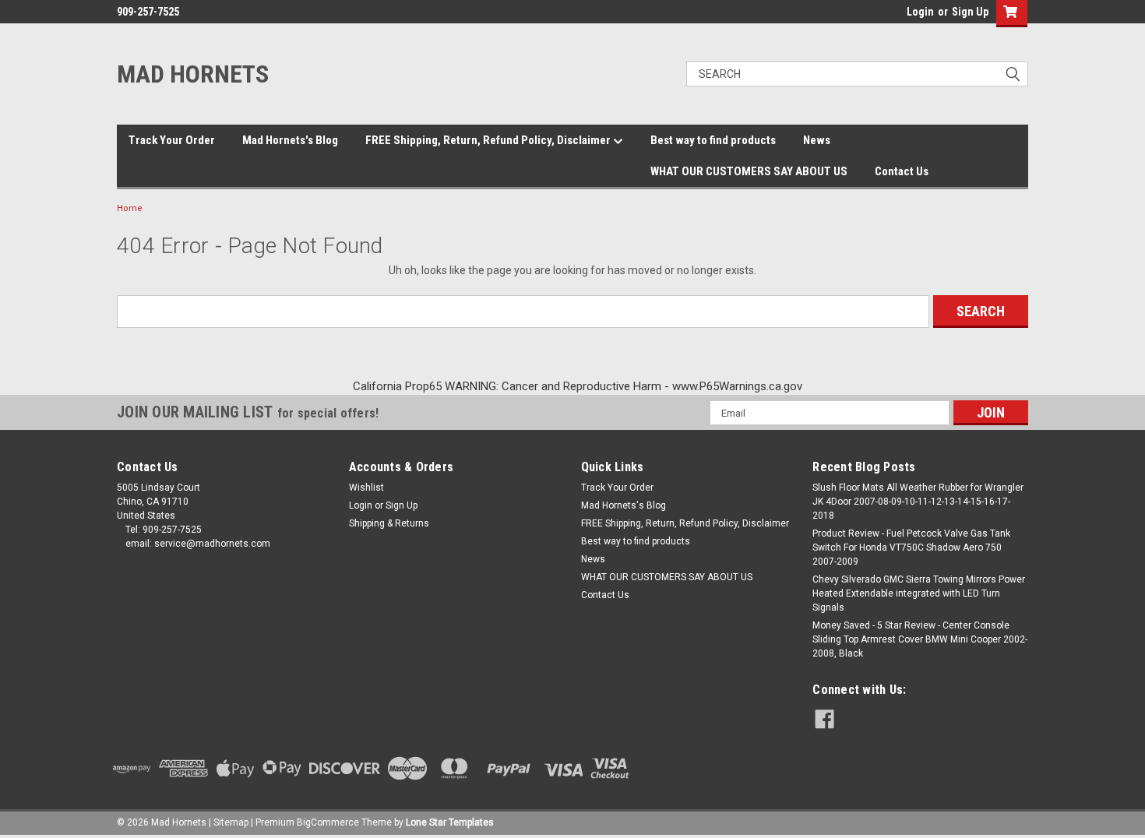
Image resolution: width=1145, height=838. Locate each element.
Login (920, 11)
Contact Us (901, 171)
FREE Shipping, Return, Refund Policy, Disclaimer (489, 140)
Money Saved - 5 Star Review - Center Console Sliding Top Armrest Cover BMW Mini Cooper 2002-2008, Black (919, 639)
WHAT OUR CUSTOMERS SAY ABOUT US (748, 171)
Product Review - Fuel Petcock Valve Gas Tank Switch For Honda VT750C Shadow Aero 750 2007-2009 (911, 547)
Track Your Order (172, 140)
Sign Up (970, 11)
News (816, 140)
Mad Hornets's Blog (290, 140)
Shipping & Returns (389, 523)
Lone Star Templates (450, 822)
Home (130, 208)
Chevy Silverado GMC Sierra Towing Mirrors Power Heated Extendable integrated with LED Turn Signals (918, 593)
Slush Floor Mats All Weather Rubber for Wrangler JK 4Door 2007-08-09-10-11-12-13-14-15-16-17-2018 (917, 501)
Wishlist (366, 487)
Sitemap (230, 822)
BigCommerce (328, 822)
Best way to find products (713, 140)
